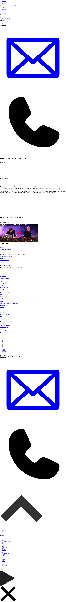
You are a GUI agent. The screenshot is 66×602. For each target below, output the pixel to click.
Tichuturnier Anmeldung (4, 13)
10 (2, 342)
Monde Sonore (4, 547)
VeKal (3, 555)
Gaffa (3, 540)
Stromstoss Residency (5, 553)
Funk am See (4, 539)
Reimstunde (4, 550)
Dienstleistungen (4, 563)
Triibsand (3, 554)
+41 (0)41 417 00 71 (18, 356)
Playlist (3, 23)
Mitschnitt (3, 545)
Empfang (3, 564)
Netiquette (3, 349)
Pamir (3, 548)
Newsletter (4, 352)
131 (2, 344)
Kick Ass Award (4, 544)
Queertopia (4, 549)
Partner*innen (4, 565)
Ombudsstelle (4, 351)
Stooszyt (3, 552)
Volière (3, 532)
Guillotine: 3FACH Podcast (6, 541)
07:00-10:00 (8, 18)
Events (3, 10)
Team (3, 560)
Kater (3, 543)
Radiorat (3, 350)
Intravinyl (3, 542)
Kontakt (3, 561)
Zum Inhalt (4, 2)
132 (2, 345)
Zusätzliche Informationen (6, 3)
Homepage (4, 1)
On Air (2, 18)
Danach (2, 19)
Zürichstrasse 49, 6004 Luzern (5, 356)
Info (3, 11)
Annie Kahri (4, 176)
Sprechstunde (4, 551)
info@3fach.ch (12, 356)
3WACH (4, 18)
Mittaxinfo (4, 19)
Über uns (3, 559)
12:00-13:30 (8, 19)
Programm (4, 9)
